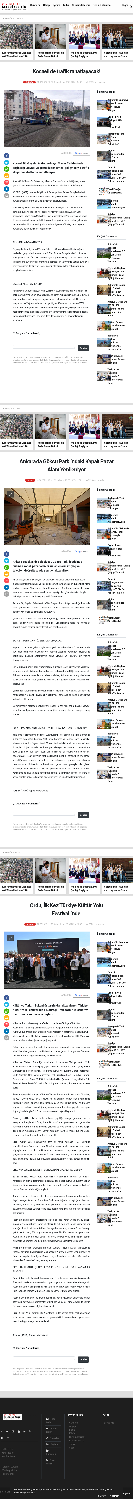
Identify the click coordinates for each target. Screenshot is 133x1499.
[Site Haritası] (3, 1438)
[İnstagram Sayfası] (14, 1431)
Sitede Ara (109, 1422)
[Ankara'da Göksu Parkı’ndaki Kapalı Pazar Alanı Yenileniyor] (47, 516)
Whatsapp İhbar (9, 1470)
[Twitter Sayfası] (8, 1431)
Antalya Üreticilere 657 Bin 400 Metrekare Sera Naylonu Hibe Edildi (117, 309)
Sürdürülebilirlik (81, 5)
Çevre (17, 408)
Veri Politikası (8, 1456)
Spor (71, 1447)
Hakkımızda (7, 1449)
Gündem (35, 5)
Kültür (65, 5)
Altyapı (46, 5)
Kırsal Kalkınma (101, 5)
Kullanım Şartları (10, 1466)
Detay (102, 1496)
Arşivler (54, 1444)
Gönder (83, 348)
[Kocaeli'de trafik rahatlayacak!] (47, 118)
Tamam (115, 1496)
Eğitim (56, 5)
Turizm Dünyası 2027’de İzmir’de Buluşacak (116, 325)
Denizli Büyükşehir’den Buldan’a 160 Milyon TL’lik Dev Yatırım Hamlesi (117, 174)
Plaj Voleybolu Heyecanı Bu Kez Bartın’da (116, 359)
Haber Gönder (8, 1474)
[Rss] (31, 1431)
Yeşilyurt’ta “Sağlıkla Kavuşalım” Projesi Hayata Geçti (115, 376)
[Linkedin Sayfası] (26, 1431)
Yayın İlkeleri (8, 1452)
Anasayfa (7, 18)
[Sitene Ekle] (9, 1438)
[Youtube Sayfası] (20, 1431)
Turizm (72, 1444)
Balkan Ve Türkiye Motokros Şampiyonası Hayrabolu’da (114, 342)
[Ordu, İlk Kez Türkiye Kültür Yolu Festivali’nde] (47, 960)
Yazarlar (54, 1438)
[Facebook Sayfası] (3, 1431)
